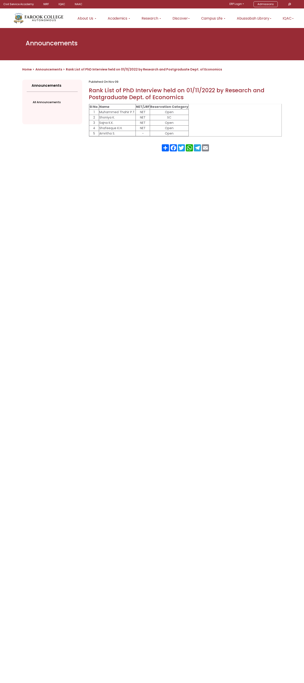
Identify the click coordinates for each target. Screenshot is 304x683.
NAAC (78, 4)
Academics (118, 18)
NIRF (46, 4)
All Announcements (47, 102)
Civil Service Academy (18, 4)
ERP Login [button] (235, 4)
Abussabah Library (253, 18)
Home (27, 69)
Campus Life (212, 18)
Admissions (265, 4)
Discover (180, 18)
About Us (85, 18)
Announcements (48, 69)
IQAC (62, 4)
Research (150, 18)
